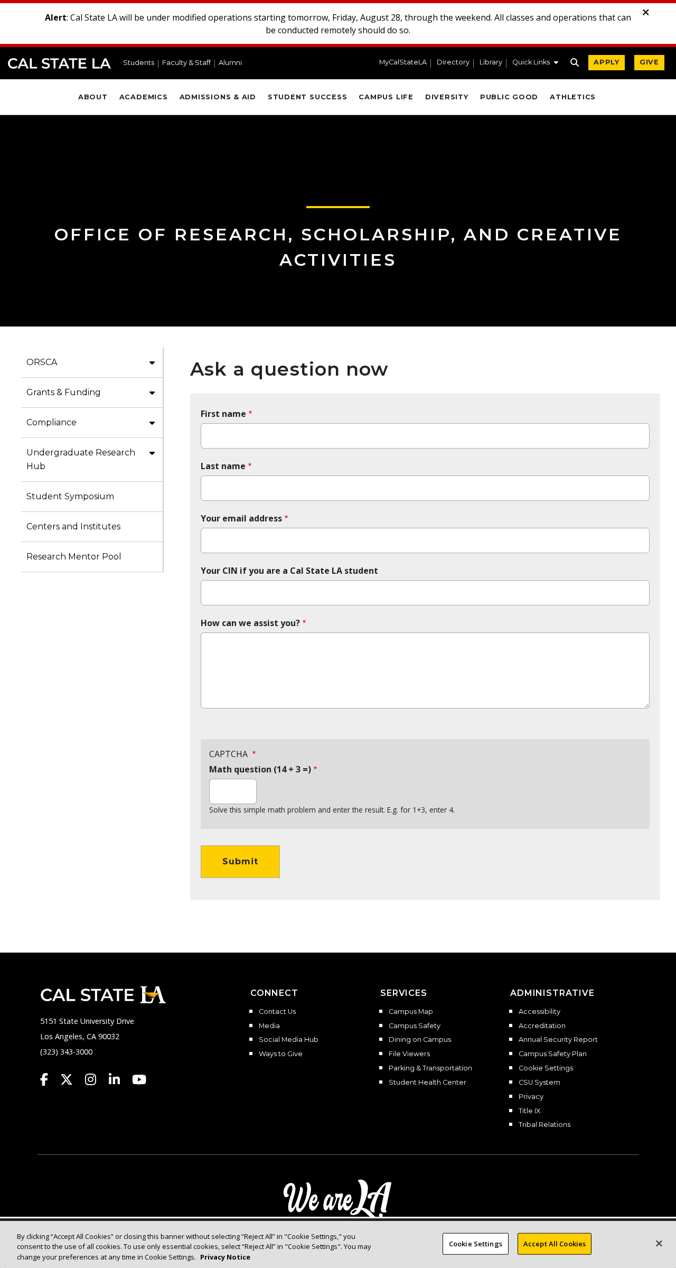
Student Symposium (70, 496)
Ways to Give (281, 1054)
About (93, 97)
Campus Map (411, 1011)
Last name (223, 466)
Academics (143, 97)
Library (491, 62)
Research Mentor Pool (73, 557)
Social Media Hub (288, 1039)
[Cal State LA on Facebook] (49, 1079)
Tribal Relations (544, 1125)
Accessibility (539, 1011)
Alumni (230, 63)
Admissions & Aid (218, 97)
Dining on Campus (420, 1039)
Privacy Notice (225, 1257)
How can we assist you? (250, 623)
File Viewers (409, 1054)
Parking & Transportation (430, 1068)
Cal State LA (59, 63)
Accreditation (542, 1026)
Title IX (529, 1111)
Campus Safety (414, 1026)
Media (269, 1026)
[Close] (659, 1243)
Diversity (446, 97)
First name (223, 413)
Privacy (531, 1097)
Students (138, 63)
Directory (453, 62)
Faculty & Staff (186, 63)
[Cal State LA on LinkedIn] (119, 1079)
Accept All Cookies (554, 1243)
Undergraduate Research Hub (80, 459)
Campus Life (386, 97)
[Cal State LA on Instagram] (95, 1079)
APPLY (606, 62)
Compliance (51, 422)
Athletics (573, 97)
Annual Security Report (558, 1039)
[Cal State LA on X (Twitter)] (71, 1079)
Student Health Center (427, 1082)
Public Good (509, 97)
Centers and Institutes (73, 526)
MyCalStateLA (403, 62)
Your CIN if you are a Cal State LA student (289, 570)
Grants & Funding (63, 392)
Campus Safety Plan (553, 1054)
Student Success (308, 97)
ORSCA (41, 362)
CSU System (539, 1082)
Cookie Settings (546, 1068)
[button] (535, 63)
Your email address (241, 518)
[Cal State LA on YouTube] (139, 1079)
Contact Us (277, 1011)
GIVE (649, 62)
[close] (646, 13)
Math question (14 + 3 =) (260, 769)
